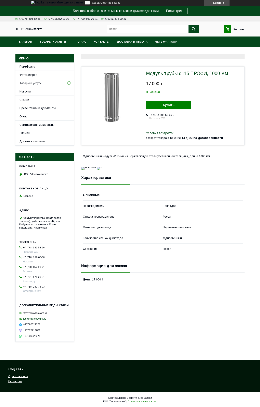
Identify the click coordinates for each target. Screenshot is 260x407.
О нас (81, 41)
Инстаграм (15, 381)
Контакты (101, 41)
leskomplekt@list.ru (34, 318)
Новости (25, 91)
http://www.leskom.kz (35, 312)
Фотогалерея (28, 74)
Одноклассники (18, 376)
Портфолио (27, 66)
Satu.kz (148, 397)
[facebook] (88, 167)
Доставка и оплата (132, 41)
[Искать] (193, 29)
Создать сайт (99, 2)
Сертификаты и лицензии (37, 124)
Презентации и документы (38, 108)
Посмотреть (175, 11)
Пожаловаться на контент (142, 401)
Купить (168, 105)
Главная (25, 41)
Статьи (24, 99)
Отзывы (25, 133)
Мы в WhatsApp (167, 41)
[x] (99, 167)
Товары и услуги (52, 41)
